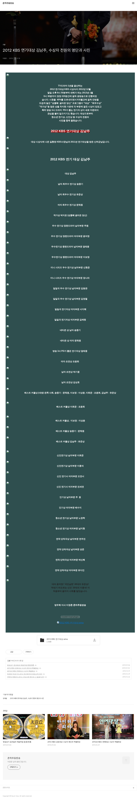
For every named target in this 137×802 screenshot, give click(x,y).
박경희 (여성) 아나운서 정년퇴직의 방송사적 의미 (24, 674)
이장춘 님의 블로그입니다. (17, 762)
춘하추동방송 (8, 3)
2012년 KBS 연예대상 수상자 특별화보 (21, 671)
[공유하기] (15, 652)
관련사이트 (6, 788)
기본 (8, 661)
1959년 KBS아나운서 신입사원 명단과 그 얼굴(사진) (25, 677)
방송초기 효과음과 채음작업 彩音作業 (20, 665)
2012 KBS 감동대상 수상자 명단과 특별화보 (23, 668)
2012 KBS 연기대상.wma (71, 623)
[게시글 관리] (19, 652)
